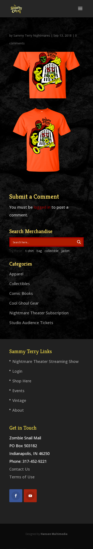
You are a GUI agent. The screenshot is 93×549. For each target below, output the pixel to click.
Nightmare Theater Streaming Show (45, 361)
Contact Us (19, 469)
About (18, 410)
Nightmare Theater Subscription (39, 312)
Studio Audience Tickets (31, 322)
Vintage (19, 400)
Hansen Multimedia (54, 534)
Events (18, 390)
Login (17, 371)
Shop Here (21, 380)
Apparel (16, 273)
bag (39, 251)
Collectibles (19, 283)
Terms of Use (22, 476)
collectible (52, 251)
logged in (42, 207)
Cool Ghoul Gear (24, 303)
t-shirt (30, 251)
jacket (65, 251)
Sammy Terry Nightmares (31, 35)
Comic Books (21, 293)
